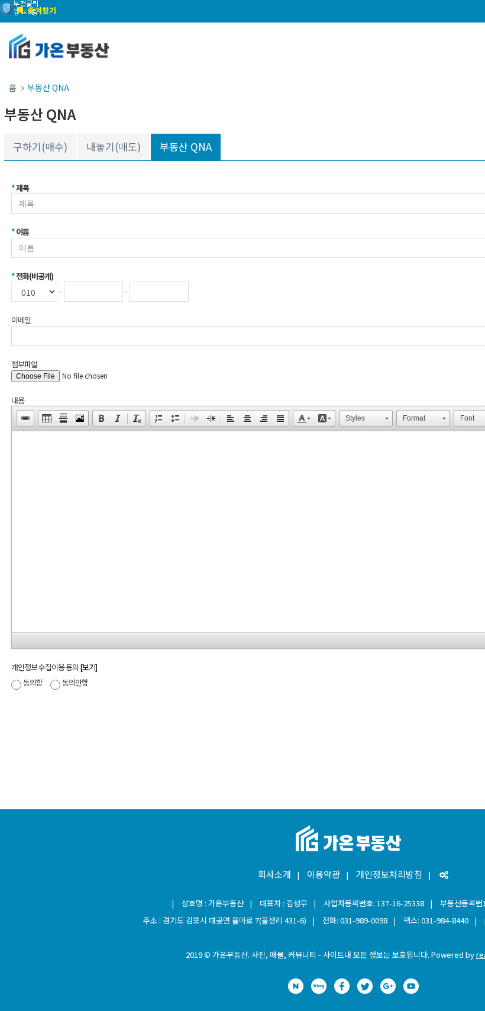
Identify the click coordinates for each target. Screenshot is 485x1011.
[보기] (88, 667)
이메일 (21, 319)
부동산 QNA (186, 146)
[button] (25, 418)
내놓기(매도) (113, 146)
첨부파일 (24, 364)
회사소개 (274, 874)
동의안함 (75, 682)
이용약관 (323, 874)
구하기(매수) (40, 146)
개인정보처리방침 (389, 874)
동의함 (33, 682)
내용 (17, 400)
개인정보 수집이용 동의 (54, 667)
